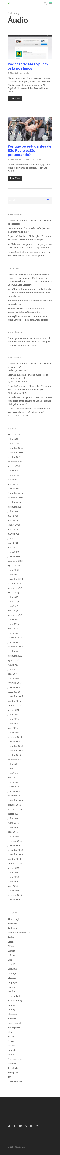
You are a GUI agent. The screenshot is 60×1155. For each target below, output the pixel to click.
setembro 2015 (15, 759)
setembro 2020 (15, 561)
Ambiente (12, 928)
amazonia (12, 923)
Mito (10, 1032)
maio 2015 (13, 773)
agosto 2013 (13, 868)
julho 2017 (13, 664)
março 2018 (13, 633)
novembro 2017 (15, 646)
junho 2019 (13, 601)
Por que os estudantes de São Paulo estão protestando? (29, 150)
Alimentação (14, 919)
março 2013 (13, 890)
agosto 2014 (13, 813)
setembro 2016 (15, 705)
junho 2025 (13, 475)
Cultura (11, 955)
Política (39, 159)
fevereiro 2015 (15, 786)
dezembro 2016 (15, 692)
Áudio (26, 73)
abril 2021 (13, 547)
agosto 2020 (14, 565)
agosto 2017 (13, 660)
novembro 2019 (15, 579)
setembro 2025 (15, 461)
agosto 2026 (14, 434)
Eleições (12, 978)
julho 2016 (13, 714)
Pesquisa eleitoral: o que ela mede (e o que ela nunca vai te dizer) (29, 230)
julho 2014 (13, 818)
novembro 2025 (15, 452)
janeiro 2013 (14, 899)
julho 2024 (13, 511)
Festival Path (14, 996)
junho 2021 (13, 538)
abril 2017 (13, 673)
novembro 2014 (15, 800)
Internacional (14, 1023)
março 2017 (13, 678)
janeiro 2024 (14, 524)
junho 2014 (13, 822)
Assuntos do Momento (19, 932)
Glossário (12, 1014)
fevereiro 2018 (15, 637)
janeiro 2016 (14, 741)
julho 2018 (13, 619)
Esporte (11, 987)
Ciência (11, 950)
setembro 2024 (15, 506)
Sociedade (13, 1063)
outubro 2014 (14, 804)
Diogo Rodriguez (16, 73)
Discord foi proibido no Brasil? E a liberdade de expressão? (29, 222)
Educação (32, 159)
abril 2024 (13, 520)
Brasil (11, 941)
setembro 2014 (15, 809)
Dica (10, 959)
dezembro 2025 (15, 448)
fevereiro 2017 (15, 682)
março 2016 (13, 732)
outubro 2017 (14, 651)
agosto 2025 (14, 466)
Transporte (13, 1072)
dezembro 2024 (15, 493)
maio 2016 (13, 723)
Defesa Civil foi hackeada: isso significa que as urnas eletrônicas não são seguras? (29, 254)
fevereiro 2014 (15, 841)
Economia (12, 968)
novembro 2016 (15, 696)
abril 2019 (13, 610)
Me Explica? (14, 1027)
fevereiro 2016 (15, 737)
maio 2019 (13, 606)
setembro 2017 (15, 655)
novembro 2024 (15, 497)
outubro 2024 (14, 502)
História (12, 1018)
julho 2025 (13, 470)
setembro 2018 (15, 615)
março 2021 (13, 552)
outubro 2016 (14, 701)
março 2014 (13, 836)
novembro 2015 (15, 750)
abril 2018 (13, 628)
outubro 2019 (14, 583)
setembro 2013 (15, 863)
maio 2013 (13, 881)
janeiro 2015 (14, 791)
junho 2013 (13, 877)
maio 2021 (13, 543)
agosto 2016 (13, 710)
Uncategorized (15, 1081)
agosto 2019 (13, 592)
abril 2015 (13, 777)
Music (11, 1036)
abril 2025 (13, 484)
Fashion (11, 991)
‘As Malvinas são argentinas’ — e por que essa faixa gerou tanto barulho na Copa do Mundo (30, 246)
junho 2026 (13, 443)
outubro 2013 (14, 859)
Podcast (11, 1041)
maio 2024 (13, 515)
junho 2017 (13, 669)
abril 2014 (13, 831)
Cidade (11, 946)
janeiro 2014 (14, 845)
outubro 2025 (14, 457)
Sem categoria (14, 1059)
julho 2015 (13, 764)
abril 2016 (13, 728)
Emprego (12, 982)
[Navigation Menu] (50, 3)
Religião (12, 1050)
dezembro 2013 (15, 850)
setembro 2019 (15, 588)
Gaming (11, 1009)
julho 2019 (13, 597)
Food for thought (16, 1000)
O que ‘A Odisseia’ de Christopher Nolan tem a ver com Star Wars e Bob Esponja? (29, 238)
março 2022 (13, 533)
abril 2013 (13, 886)
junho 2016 (13, 719)
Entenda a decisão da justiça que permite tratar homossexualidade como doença (30, 293)
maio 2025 (13, 479)
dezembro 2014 (15, 795)
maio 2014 (13, 827)
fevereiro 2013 (15, 895)
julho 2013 (13, 872)
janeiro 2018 (14, 642)
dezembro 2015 (15, 746)
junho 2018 (13, 624)
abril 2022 (13, 529)
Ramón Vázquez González (20, 308)
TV (9, 1077)
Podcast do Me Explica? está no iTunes (28, 66)
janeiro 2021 (14, 556)
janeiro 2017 (14, 687)
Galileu (11, 1005)
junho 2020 (13, 570)
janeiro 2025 (14, 488)
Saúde (11, 1054)
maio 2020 (13, 574)
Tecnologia (13, 1068)
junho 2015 (13, 768)
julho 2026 (13, 439)
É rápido (12, 964)
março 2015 (13, 782)
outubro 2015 (14, 755)
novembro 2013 (15, 854)
